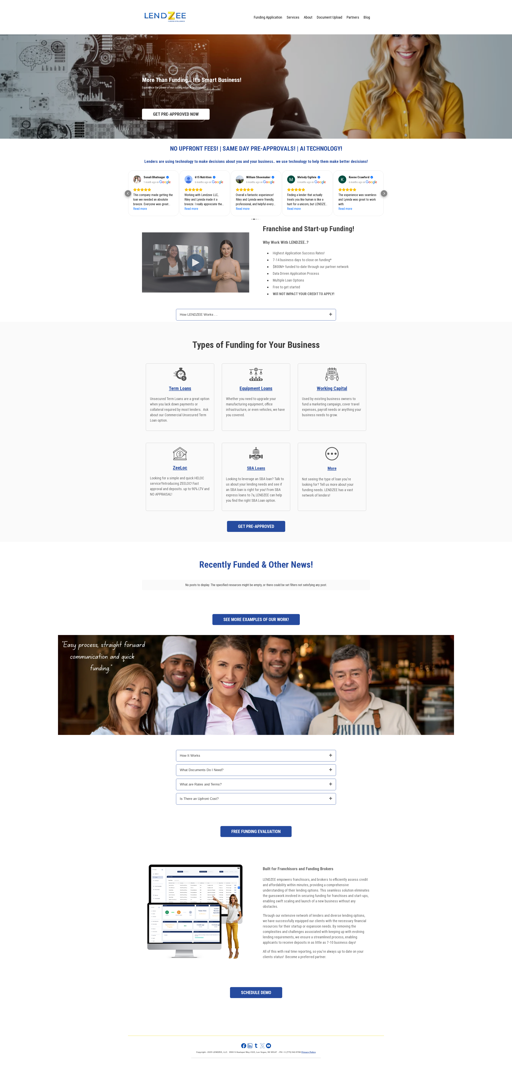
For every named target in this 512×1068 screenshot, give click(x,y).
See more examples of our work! (256, 619)
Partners (353, 17)
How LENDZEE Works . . (198, 315)
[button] (128, 193)
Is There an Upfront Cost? (199, 799)
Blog (367, 17)
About (308, 17)
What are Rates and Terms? (201, 784)
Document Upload (329, 17)
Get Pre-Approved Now (176, 114)
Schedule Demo (256, 992)
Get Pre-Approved (256, 526)
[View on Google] (137, 179)
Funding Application (268, 17)
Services (293, 17)
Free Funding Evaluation (256, 831)
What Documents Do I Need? (201, 770)
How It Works (190, 755)
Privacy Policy (308, 1052)
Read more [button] (140, 209)
